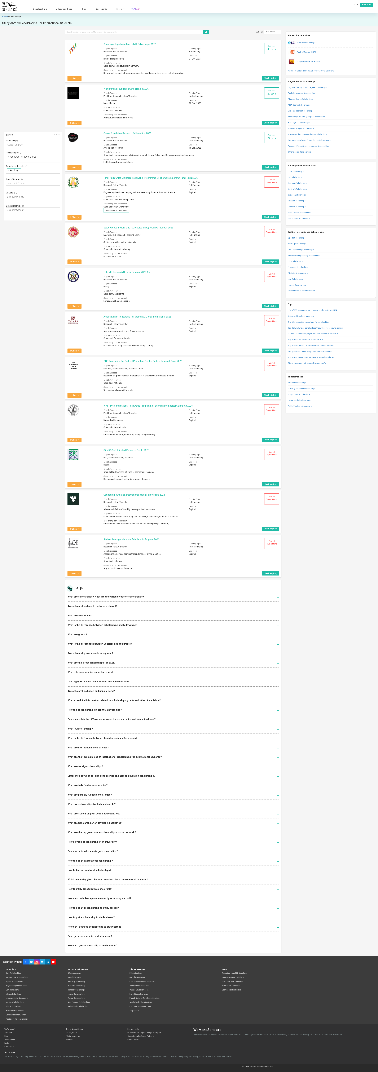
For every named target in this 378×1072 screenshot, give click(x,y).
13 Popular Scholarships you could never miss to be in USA (313, 334)
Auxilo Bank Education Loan (140, 1002)
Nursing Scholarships (297, 244)
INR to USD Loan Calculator (233, 977)
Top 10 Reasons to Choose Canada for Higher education (312, 357)
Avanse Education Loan (139, 986)
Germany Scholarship (76, 982)
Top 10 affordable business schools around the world (311, 345)
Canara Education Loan (139, 990)
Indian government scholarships (301, 388)
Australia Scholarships (297, 189)
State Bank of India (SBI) (307, 43)
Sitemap (69, 1039)
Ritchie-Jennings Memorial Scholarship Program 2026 (131, 539)
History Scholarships (297, 285)
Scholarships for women (16, 1015)
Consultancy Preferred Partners (140, 1036)
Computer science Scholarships (301, 291)
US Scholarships (74, 973)
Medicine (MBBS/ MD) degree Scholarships (306, 117)
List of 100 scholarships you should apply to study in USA (312, 310)
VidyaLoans (134, 1011)
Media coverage (73, 1036)
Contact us (9, 1046)
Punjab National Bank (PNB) (308, 61)
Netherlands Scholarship (78, 1006)
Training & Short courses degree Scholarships (307, 134)
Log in (355, 5)
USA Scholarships (296, 171)
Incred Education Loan (138, 994)
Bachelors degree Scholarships (301, 93)
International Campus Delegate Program (144, 1033)
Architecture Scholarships (17, 977)
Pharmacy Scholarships (298, 267)
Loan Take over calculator (232, 982)
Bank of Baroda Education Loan (142, 982)
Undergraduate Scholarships (18, 998)
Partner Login (133, 1029)
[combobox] (33, 144)
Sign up (367, 5)
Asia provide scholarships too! (301, 316)
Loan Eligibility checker (231, 990)
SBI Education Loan (137, 977)
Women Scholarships (297, 382)
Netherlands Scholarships (299, 218)
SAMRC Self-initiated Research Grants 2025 (126, 450)
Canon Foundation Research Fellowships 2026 (127, 133)
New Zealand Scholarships (299, 212)
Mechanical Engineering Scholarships (304, 255)
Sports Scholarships (297, 238)
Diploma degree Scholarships (300, 111)
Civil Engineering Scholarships (301, 250)
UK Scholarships (295, 177)
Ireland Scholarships (297, 201)
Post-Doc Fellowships (15, 1011)
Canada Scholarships (297, 195)
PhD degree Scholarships (299, 122)
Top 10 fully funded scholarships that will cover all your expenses (315, 328)
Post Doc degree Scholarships (301, 128)
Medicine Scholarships (298, 273)
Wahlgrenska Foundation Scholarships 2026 (126, 88)
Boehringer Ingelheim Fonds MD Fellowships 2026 (130, 44)
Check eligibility (270, 78)
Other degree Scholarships (299, 152)
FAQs (6, 1043)
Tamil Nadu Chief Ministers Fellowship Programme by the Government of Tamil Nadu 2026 (151, 177)
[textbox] (39, 157)
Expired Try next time (271, 181)
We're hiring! (9, 1029)
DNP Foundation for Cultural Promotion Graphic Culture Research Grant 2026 (143, 361)
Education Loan (135, 973)
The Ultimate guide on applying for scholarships (308, 322)
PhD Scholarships (13, 1006)
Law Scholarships (295, 279)
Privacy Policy (71, 1033)
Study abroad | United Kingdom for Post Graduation (310, 351)
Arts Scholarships (13, 973)
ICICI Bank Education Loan (140, 1006)
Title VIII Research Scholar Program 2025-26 (127, 272)
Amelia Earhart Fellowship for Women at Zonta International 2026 (137, 316)
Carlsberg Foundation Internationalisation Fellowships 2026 (134, 494)
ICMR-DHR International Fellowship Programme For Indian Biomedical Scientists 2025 (148, 405)
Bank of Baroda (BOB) (306, 52)
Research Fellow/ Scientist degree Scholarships (308, 146)
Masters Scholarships (15, 1002)
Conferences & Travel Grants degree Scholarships (309, 140)
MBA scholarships (13, 994)
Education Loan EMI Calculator (234, 973)
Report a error (133, 1039)
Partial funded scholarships (299, 400)
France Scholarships (297, 207)
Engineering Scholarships (16, 986)
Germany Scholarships (297, 183)
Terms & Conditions (74, 1029)
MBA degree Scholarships (299, 105)
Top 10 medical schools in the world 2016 (305, 339)
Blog (6, 1036)
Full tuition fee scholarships (300, 406)
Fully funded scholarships (299, 394)
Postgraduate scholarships (17, 1019)
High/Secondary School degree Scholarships (307, 87)
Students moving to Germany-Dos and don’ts (307, 363)
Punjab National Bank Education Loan (144, 998)
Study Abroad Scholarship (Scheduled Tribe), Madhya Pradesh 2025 (138, 227)
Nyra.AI (135, 9)
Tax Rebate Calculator (231, 986)
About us (8, 1033)
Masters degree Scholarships (300, 99)
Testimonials (9, 1039)
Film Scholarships (295, 261)
